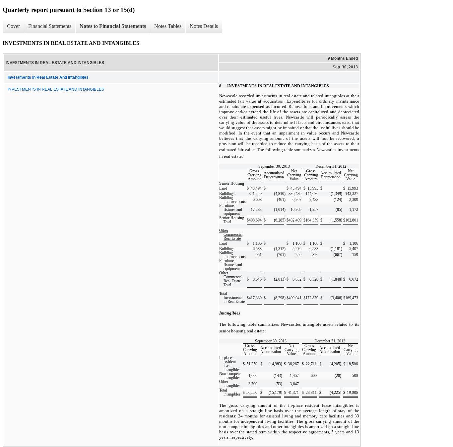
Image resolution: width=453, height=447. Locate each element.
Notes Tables (167, 26)
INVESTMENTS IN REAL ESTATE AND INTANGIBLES (56, 89)
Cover (13, 26)
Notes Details (204, 26)
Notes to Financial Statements (113, 26)
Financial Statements (49, 26)
